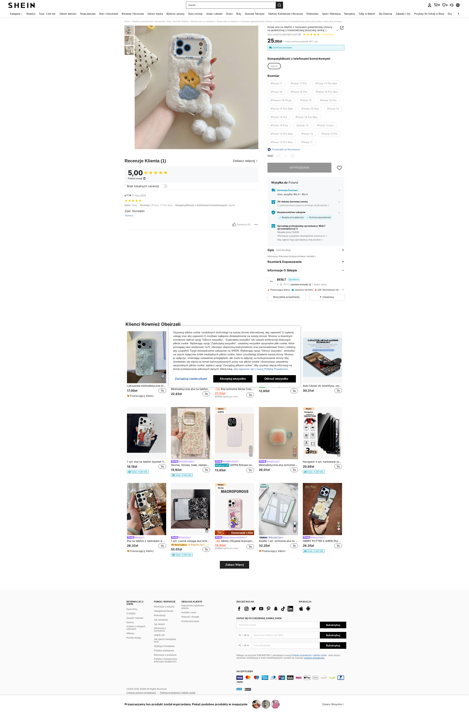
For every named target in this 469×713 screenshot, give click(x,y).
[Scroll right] (458, 13)
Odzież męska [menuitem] (155, 13)
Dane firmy (131, 609)
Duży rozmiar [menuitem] (195, 13)
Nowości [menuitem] (30, 13)
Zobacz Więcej (234, 564)
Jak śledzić (159, 624)
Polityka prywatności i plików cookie (309, 655)
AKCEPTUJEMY (244, 671)
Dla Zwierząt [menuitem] (385, 13)
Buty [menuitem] (238, 13)
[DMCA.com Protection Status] (248, 689)
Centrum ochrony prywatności (141, 692)
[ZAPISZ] (339, 168)
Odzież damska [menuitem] (68, 13)
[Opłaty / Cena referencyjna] (283, 41)
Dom (127, 21)
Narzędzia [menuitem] (349, 13)
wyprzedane (299, 167)
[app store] (301, 610)
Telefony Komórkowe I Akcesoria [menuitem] (285, 13)
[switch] (164, 186)
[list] (265, 608)
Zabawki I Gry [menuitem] (403, 13)
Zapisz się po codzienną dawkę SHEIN (259, 618)
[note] (141, 396)
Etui (169, 21)
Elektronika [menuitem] (312, 13)
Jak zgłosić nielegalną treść (165, 640)
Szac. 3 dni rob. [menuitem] (47, 13)
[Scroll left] (454, 13)
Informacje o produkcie (165, 655)
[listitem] (146, 366)
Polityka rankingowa (164, 650)
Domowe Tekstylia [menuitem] (254, 13)
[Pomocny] (234, 224)
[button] (451, 5)
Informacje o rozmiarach (160, 629)
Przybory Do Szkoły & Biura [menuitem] (429, 13)
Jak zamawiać (161, 620)
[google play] (308, 610)
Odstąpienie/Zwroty (163, 611)
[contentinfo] (291, 679)
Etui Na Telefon (181, 21)
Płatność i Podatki (190, 617)
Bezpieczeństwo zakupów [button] (291, 212)
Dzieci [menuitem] (229, 13)
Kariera (130, 622)
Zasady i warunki (134, 618)
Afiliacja (130, 633)
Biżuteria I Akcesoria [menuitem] (133, 13)
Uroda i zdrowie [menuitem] (214, 13)
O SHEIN (130, 613)
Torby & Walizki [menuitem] (367, 13)
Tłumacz (129, 215)
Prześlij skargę (133, 638)
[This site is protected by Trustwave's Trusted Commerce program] (239, 689)
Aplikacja (305, 602)
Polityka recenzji (135, 178)
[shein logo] (21, 5)
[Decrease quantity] (278, 156)
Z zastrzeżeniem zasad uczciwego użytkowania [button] (302, 205)
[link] (437, 5)
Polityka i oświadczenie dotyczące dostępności (165, 660)
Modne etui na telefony (203, 21)
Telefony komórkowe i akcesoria (148, 21)
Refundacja (159, 615)
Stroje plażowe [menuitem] (87, 13)
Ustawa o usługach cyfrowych (135, 627)
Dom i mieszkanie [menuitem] (108, 13)
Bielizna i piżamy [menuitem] (176, 13)
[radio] (274, 66)
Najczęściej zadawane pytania (192, 606)
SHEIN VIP (159, 635)
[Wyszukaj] (279, 5)
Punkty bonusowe (190, 621)
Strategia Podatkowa (164, 646)
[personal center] (429, 5)
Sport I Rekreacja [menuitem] (331, 13)
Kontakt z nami (188, 612)
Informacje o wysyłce (164, 606)
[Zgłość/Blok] (256, 224)
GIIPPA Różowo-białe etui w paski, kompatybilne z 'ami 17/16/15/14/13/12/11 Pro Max (234, 465)
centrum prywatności (314, 658)
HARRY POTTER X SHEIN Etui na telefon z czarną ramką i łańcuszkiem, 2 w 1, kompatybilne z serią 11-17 (322, 541)
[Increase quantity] (292, 156)
